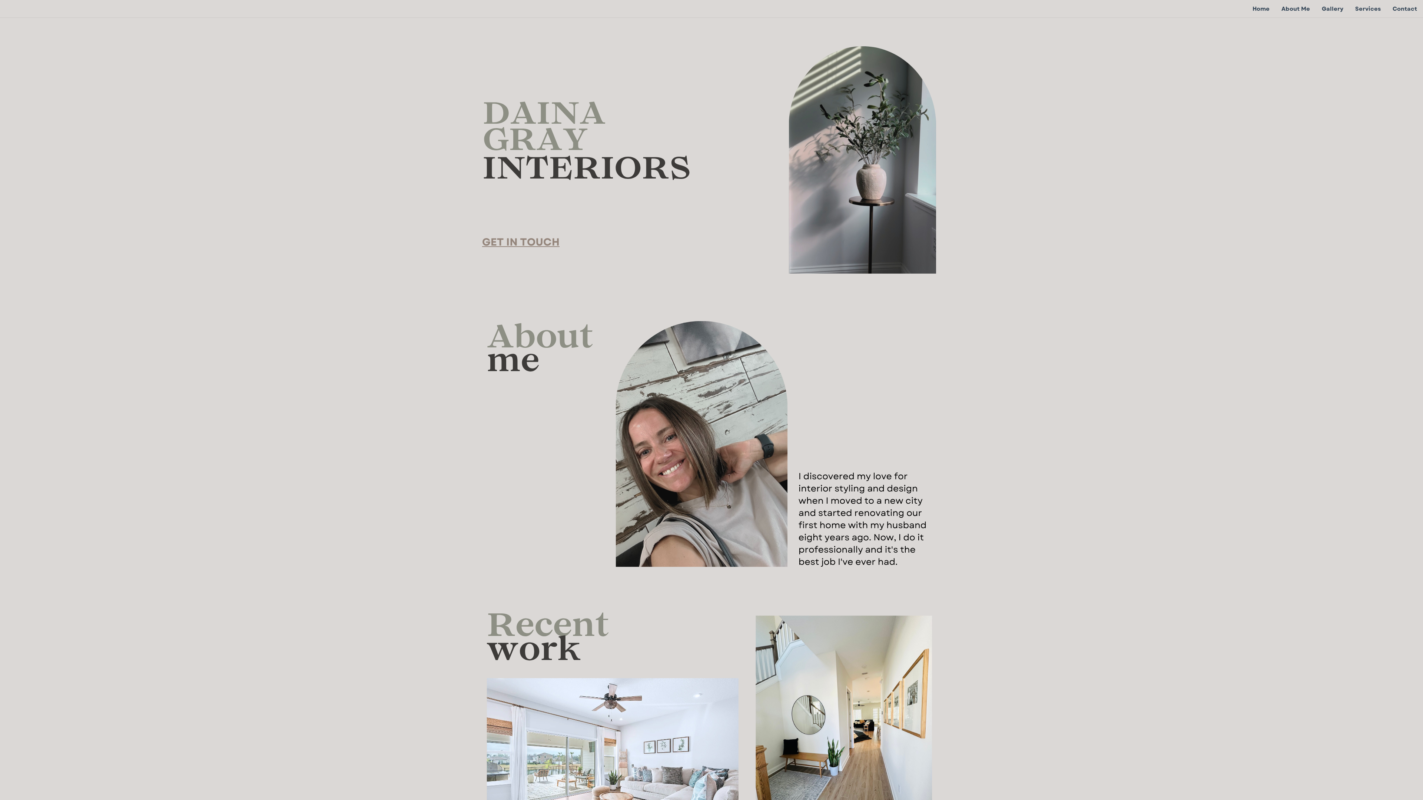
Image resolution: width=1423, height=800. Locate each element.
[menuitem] (1261, 9)
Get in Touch (521, 242)
